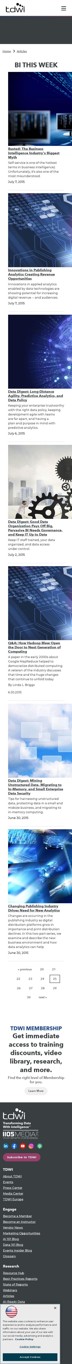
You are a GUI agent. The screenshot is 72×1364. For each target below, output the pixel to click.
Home (7, 51)
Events (8, 1182)
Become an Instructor (19, 1222)
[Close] (55, 1308)
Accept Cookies (30, 1356)
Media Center (13, 1193)
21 (54, 969)
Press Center (12, 1188)
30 (29, 997)
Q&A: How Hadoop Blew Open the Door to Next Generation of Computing (34, 647)
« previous (25, 969)
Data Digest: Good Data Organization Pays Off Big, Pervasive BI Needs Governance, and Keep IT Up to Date (35, 528)
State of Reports (15, 1284)
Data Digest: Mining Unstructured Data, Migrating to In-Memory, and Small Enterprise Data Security (35, 786)
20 (42, 969)
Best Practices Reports (20, 1279)
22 (18, 979)
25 (55, 979)
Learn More (36, 1091)
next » (43, 997)
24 (42, 979)
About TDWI (12, 1176)
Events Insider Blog (17, 1250)
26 (19, 988)
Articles (22, 51)
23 (30, 979)
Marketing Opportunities (21, 1233)
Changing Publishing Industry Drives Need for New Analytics (34, 908)
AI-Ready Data (14, 1302)
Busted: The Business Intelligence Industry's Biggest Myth (33, 153)
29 (55, 988)
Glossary (9, 1256)
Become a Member (17, 1216)
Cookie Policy (24, 1339)
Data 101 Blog (13, 1245)
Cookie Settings (30, 1346)
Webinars (10, 1290)
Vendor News (13, 1227)
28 (43, 988)
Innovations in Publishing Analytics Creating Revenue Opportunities (31, 274)
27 (31, 988)
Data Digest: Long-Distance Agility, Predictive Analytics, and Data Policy (35, 395)
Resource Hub (13, 1273)
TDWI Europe (13, 1199)
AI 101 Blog (11, 1239)
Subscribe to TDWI (22, 1157)
